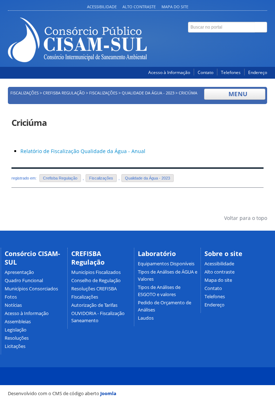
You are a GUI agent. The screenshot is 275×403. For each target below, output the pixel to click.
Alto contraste (139, 6)
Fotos (11, 297)
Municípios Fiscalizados (96, 272)
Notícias (13, 305)
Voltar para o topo (245, 218)
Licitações (15, 346)
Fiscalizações (24, 92)
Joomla (108, 393)
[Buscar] (261, 27)
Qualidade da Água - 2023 (148, 92)
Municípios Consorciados (31, 289)
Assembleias (18, 322)
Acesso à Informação (169, 72)
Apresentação (19, 272)
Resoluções (17, 338)
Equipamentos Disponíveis (166, 264)
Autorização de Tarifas (94, 305)
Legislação (15, 330)
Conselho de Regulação (96, 280)
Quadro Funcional (24, 280)
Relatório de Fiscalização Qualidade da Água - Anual (82, 151)
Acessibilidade (102, 6)
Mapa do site (174, 6)
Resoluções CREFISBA (94, 289)
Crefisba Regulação (64, 92)
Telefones (231, 72)
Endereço (257, 72)
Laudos (146, 318)
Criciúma (29, 122)
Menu (237, 94)
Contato (205, 72)
